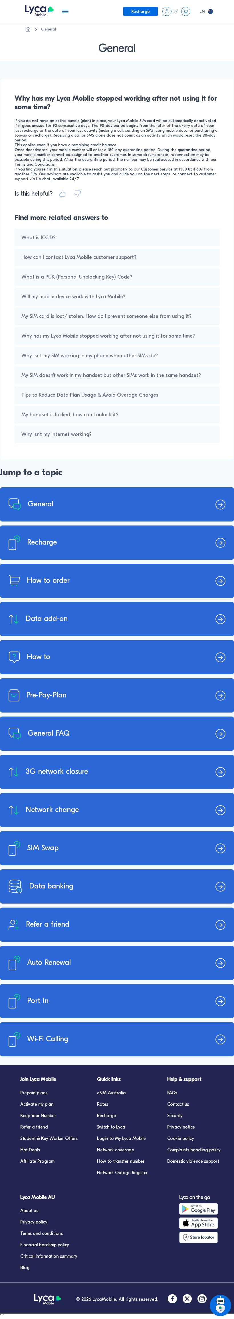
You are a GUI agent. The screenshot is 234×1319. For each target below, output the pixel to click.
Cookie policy (180, 1138)
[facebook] (172, 1299)
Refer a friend (34, 1127)
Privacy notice (181, 1127)
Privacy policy (33, 1222)
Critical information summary (48, 1256)
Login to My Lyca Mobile (121, 1138)
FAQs (172, 1092)
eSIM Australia (111, 1092)
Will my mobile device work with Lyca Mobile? (73, 297)
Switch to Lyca (111, 1127)
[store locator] (203, 1237)
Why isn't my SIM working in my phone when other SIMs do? (89, 356)
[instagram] (202, 1299)
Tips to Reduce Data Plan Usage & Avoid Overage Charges (89, 395)
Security (175, 1115)
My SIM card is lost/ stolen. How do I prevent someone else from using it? (106, 316)
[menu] (39, 11)
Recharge (106, 1115)
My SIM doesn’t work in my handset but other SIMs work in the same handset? (111, 375)
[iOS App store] (203, 1223)
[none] (28, 29)
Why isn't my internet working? (56, 434)
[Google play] (203, 1209)
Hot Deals (30, 1149)
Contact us (178, 1104)
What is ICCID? (38, 238)
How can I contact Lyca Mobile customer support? (78, 257)
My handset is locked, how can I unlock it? (69, 415)
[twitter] (187, 1299)
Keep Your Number (38, 1115)
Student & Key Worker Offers (49, 1138)
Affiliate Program (37, 1161)
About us (29, 1210)
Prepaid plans (33, 1092)
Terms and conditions (41, 1233)
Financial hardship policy (44, 1244)
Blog (24, 1267)
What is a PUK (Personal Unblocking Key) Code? (76, 277)
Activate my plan (36, 1104)
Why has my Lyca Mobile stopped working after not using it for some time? (108, 336)
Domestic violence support (193, 1161)
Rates (102, 1104)
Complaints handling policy (194, 1149)
